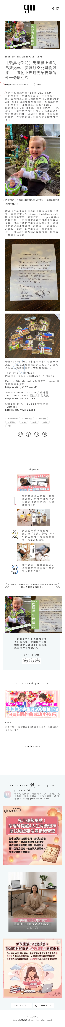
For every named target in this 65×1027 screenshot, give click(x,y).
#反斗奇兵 (28, 419)
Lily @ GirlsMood (11, 84)
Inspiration (12, 57)
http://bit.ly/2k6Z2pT (20, 409)
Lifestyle (28, 57)
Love (40, 57)
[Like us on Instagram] (57, 9)
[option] (32, 711)
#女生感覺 (42, 419)
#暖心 (10, 426)
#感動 (45, 422)
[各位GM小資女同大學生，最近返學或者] (32, 968)
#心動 (24, 422)
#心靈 (34, 422)
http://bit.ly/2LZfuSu (20, 398)
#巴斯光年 (11, 422)
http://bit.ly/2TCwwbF (21, 387)
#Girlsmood (13, 419)
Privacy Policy (32, 1017)
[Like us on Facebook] (53, 9)
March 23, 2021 (24, 84)
